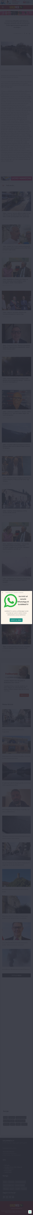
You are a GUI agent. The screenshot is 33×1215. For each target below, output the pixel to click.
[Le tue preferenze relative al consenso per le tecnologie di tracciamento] (30, 1212)
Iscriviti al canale (16, 620)
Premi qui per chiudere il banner (14, 592)
